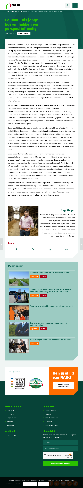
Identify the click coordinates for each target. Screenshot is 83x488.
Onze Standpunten (51, 418)
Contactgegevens (51, 425)
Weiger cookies (43, 484)
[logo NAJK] (13, 5)
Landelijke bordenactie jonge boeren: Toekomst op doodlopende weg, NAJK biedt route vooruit (51, 290)
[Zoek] (67, 5)
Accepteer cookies (30, 484)
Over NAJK (10, 410)
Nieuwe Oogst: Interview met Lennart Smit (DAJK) (51, 340)
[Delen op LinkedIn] (50, 249)
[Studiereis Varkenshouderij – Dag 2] (1, 244)
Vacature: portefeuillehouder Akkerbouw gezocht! (51, 306)
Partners (10, 421)
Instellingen (55, 484)
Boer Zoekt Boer (13, 435)
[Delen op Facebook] (16, 249)
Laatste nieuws (50, 410)
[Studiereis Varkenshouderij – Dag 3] (81, 244)
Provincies (10, 414)
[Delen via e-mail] (66, 249)
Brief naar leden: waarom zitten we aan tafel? (49, 272)
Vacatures (10, 425)
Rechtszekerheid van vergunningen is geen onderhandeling (48, 324)
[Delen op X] (33, 249)
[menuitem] (68, 5)
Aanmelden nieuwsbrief (60, 463)
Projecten (48, 414)
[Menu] (75, 5)
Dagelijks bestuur (13, 418)
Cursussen (49, 421)
